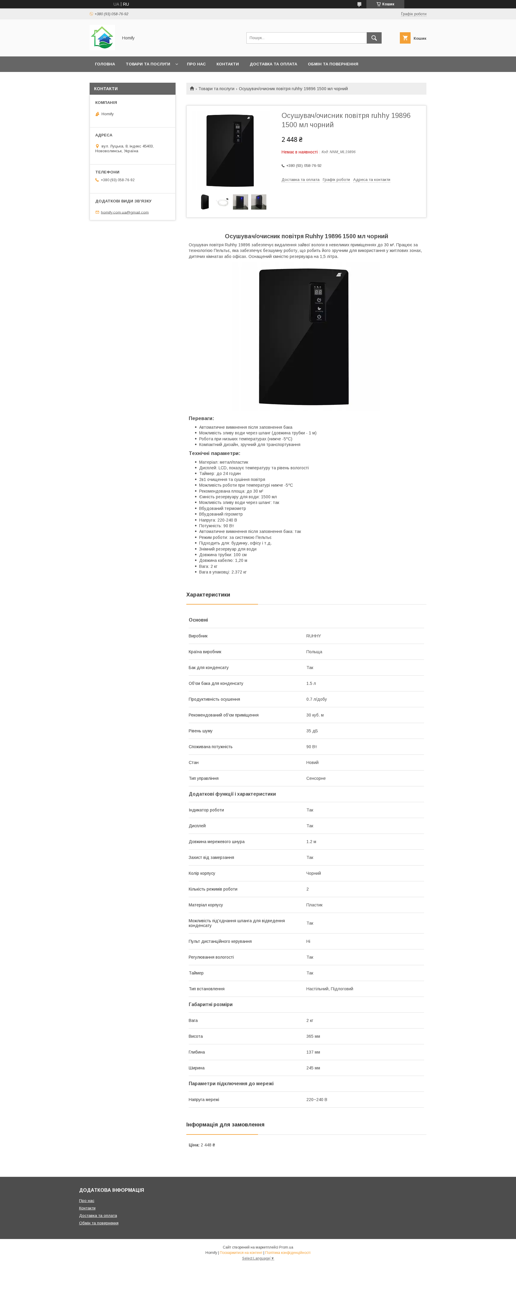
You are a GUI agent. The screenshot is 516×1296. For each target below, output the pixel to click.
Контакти (227, 64)
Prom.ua (286, 1247)
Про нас (196, 64)
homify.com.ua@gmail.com (125, 212)
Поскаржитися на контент (241, 1253)
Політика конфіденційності (288, 1253)
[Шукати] (374, 38)
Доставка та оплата (273, 64)
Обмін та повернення (333, 64)
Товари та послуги (148, 64)
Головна (105, 64)
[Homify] (102, 48)
